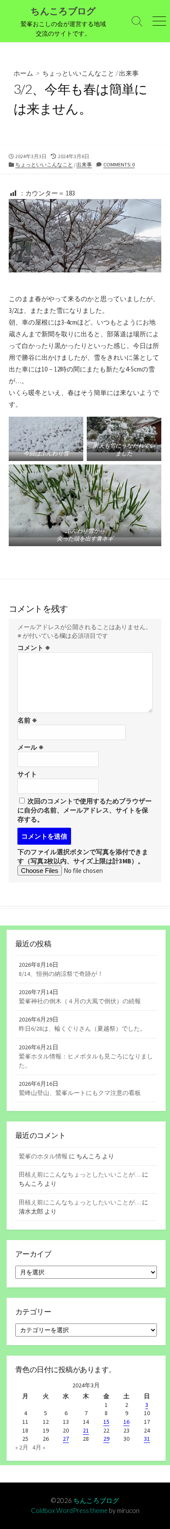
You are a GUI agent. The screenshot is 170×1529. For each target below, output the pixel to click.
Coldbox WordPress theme (69, 1510)
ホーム (23, 73)
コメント (33, 647)
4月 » (38, 1447)
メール (30, 747)
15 (106, 1422)
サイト (27, 774)
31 (147, 1439)
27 (66, 1439)
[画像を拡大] (6, 297)
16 (126, 1422)
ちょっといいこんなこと (78, 73)
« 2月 (21, 1447)
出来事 (129, 73)
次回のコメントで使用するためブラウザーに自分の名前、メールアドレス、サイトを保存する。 (84, 810)
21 (86, 1430)
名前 (27, 720)
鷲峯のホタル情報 (43, 1156)
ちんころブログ (96, 1500)
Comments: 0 (119, 164)
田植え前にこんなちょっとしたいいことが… (80, 1174)
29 (106, 1439)
